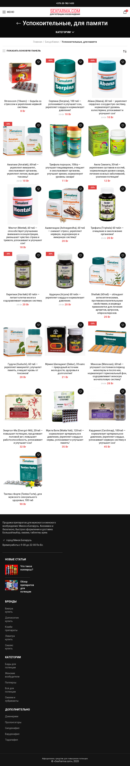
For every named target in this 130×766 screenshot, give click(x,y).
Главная (37, 41)
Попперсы (10, 682)
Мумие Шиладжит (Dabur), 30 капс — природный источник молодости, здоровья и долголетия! (65, 369)
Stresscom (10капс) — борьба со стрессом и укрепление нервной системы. (22, 104)
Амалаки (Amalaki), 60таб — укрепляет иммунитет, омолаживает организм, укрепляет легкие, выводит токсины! (23, 170)
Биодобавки (52, 41)
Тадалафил (11, 739)
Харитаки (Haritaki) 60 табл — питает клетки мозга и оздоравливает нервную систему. (22, 297)
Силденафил (12, 728)
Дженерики (11, 716)
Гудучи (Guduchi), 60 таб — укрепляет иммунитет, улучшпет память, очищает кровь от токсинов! (22, 369)
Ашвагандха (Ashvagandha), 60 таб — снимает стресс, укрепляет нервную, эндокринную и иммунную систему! (65, 232)
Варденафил (12, 734)
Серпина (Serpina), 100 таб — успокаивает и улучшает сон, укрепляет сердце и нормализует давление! (65, 106)
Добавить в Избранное (38, 62)
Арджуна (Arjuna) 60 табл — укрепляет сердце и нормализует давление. (65, 297)
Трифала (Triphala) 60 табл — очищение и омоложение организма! (107, 230)
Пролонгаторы (13, 722)
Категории (63, 32)
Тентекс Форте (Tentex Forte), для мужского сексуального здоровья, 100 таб (23, 497)
